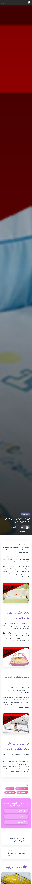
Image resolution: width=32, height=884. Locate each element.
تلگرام (21, 811)
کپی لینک (20, 822)
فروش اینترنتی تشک (21, 788)
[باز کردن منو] (2, 2)
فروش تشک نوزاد (22, 792)
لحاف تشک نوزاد (10, 792)
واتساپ (21, 816)
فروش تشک (10, 788)
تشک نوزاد (25, 514)
